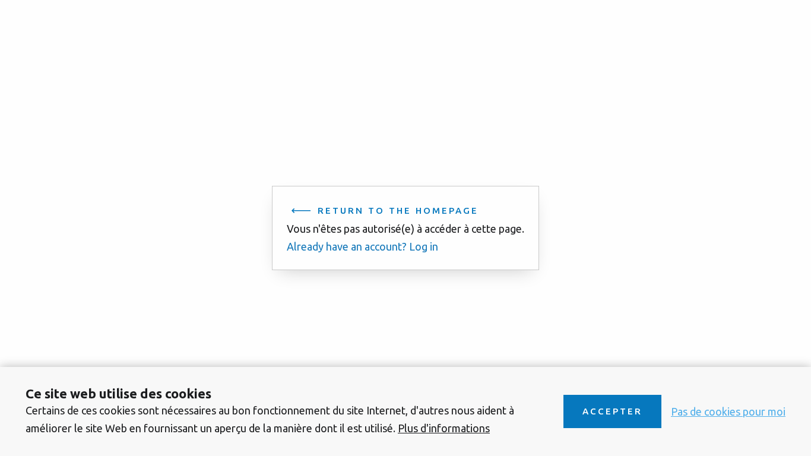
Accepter (612, 411)
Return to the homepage (398, 210)
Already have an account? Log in (362, 246)
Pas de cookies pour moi (728, 411)
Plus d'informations (444, 428)
